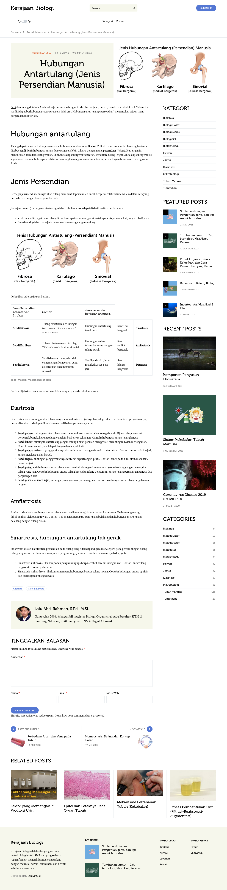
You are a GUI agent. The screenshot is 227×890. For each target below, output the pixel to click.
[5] (170, 309)
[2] (170, 240)
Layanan (165, 858)
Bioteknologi (171, 146)
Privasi (163, 864)
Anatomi (17, 588)
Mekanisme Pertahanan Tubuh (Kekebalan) (136, 804)
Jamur (167, 160)
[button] (12, 21)
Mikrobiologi (171, 174)
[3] (170, 264)
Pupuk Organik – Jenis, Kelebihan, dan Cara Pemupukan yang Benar (196, 262)
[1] (170, 216)
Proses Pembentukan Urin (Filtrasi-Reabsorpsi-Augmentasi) (192, 811)
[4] (170, 288)
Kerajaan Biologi (32, 8)
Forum (194, 846)
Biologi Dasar (171, 125)
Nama (15, 693)
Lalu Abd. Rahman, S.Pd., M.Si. (62, 608)
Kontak (164, 852)
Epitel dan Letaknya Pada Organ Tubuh (85, 808)
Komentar (18, 657)
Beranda (16, 32)
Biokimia (168, 118)
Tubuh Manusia (36, 32)
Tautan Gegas (168, 840)
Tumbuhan (170, 188)
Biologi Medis (171, 132)
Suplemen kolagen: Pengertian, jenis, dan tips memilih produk (197, 215)
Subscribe (206, 8)
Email (63, 693)
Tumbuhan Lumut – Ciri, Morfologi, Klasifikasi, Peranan (196, 238)
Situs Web (112, 693)
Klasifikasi (169, 167)
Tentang (164, 846)
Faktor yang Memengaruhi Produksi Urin (33, 808)
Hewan (167, 153)
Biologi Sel (169, 139)
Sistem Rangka (36, 588)
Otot (13, 107)
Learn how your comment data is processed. (80, 715)
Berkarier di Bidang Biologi (197, 283)
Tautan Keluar (199, 840)
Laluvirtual (34, 876)
